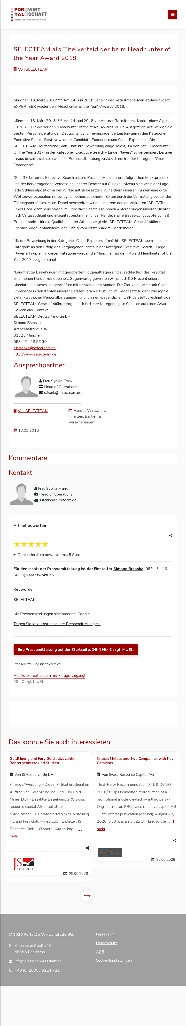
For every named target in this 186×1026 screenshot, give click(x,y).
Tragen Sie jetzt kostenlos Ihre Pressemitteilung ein (57, 624)
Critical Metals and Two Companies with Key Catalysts (135, 760)
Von (33, 774)
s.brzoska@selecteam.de (35, 348)
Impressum (105, 934)
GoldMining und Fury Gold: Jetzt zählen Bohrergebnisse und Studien (43, 760)
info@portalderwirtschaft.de (38, 961)
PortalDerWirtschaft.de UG (48, 934)
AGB (100, 951)
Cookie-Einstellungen (114, 960)
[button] (49, 848)
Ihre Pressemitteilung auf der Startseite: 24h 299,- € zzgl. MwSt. (76, 649)
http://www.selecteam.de (35, 354)
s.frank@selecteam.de (62, 392)
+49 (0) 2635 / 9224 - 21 (37, 970)
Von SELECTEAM (33, 69)
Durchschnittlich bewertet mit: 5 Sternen (51, 554)
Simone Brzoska (128, 568)
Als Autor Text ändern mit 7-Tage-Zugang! (49, 675)
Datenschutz (106, 943)
